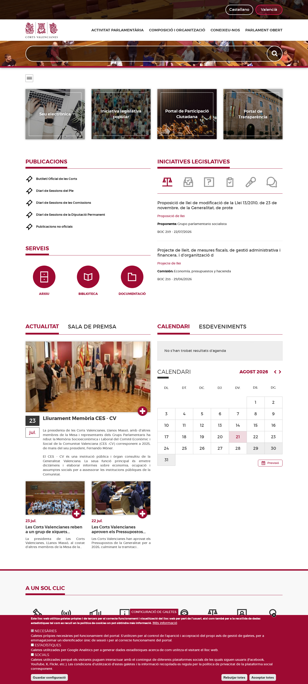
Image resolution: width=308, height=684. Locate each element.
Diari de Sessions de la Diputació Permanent (70, 215)
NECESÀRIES (46, 631)
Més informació (165, 623)
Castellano (239, 9)
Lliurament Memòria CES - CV (79, 418)
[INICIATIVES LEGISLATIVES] (167, 184)
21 (238, 436)
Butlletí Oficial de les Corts (56, 179)
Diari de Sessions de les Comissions (63, 203)
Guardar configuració (49, 677)
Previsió (273, 463)
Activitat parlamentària (117, 30)
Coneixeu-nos (225, 30)
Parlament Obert (264, 30)
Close (274, 615)
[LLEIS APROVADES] (188, 184)
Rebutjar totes (234, 677)
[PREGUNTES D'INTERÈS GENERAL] (209, 184)
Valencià (269, 9)
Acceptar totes (262, 677)
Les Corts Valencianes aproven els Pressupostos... (119, 529)
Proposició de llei (171, 216)
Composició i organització (177, 30)
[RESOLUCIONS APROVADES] (230, 184)
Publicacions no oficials (54, 227)
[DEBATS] (272, 184)
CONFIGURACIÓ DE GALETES (154, 612)
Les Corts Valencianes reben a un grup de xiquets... (53, 529)
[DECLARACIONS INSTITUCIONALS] (251, 184)
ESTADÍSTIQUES (48, 645)
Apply (275, 53)
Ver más (142, 411)
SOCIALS (42, 655)
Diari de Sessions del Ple (55, 191)
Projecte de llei (169, 263)
